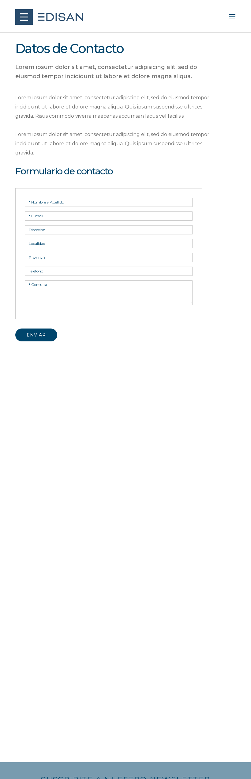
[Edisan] (49, 17)
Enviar (36, 335)
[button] (232, 16)
